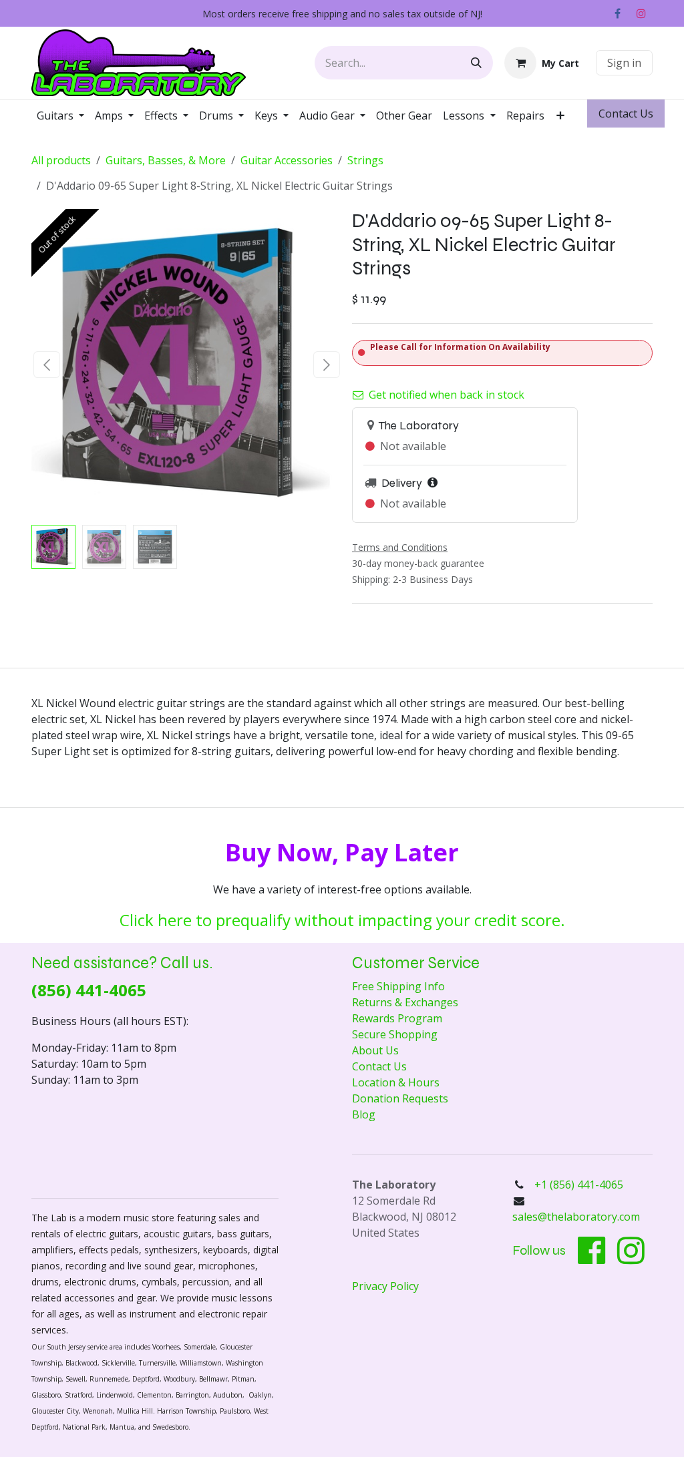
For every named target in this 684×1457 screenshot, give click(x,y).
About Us (375, 1050)
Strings (365, 160)
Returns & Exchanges (405, 1002)
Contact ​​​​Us (625, 113)
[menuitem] (60, 115)
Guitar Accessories (286, 160)
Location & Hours (396, 1082)
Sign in (624, 62)
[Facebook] (617, 13)
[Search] (476, 62)
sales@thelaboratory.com (576, 1216)
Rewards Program (397, 1018)
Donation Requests (400, 1098)
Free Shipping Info (398, 986)
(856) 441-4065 (88, 990)
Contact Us (379, 1066)
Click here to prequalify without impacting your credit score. (342, 920)
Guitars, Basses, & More (166, 160)
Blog (363, 1114)
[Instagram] (641, 13)
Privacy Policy (385, 1286)
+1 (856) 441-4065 (580, 1184)
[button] (47, 364)
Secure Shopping (395, 1034)
